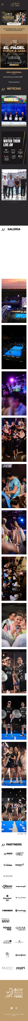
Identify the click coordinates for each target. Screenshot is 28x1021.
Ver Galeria (20, 834)
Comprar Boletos (14, 23)
